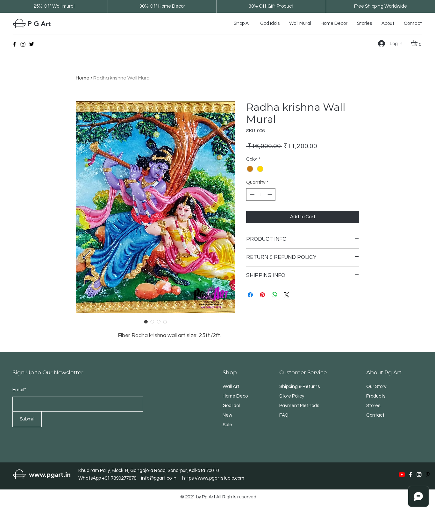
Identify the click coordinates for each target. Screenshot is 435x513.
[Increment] (270, 194)
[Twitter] (31, 44)
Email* (19, 389)
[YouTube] (402, 474)
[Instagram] (23, 44)
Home (82, 77)
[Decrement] (251, 194)
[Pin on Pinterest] (262, 295)
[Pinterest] (427, 474)
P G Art (39, 24)
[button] (418, 43)
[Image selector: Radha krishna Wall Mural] (146, 321)
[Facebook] (14, 44)
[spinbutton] (261, 194)
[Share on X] (286, 295)
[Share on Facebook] (250, 295)
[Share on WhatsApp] (274, 295)
